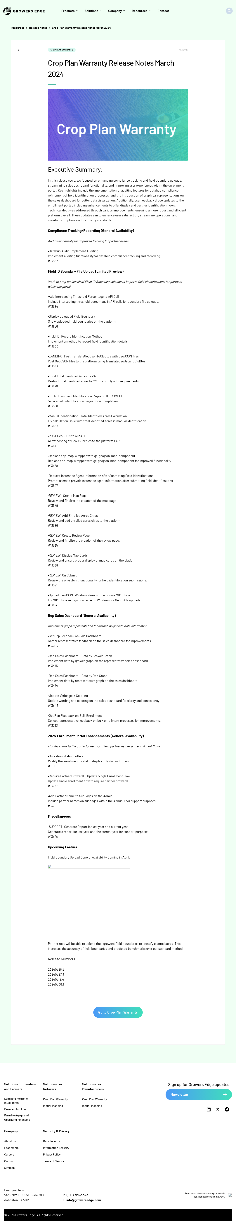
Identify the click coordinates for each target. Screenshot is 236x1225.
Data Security (51, 1141)
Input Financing (53, 1105)
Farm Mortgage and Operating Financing (17, 1117)
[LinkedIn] (208, 1109)
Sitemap (9, 1167)
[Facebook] (227, 1109)
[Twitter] (218, 1109)
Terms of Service (53, 1161)
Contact (9, 1161)
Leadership (11, 1147)
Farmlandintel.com (16, 1109)
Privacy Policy (51, 1154)
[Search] (229, 11)
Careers (9, 1154)
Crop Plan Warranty (55, 1099)
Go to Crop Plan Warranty (118, 1012)
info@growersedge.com (83, 1200)
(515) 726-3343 (77, 1195)
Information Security (56, 1147)
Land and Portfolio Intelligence (16, 1100)
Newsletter (179, 1094)
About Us (10, 1141)
